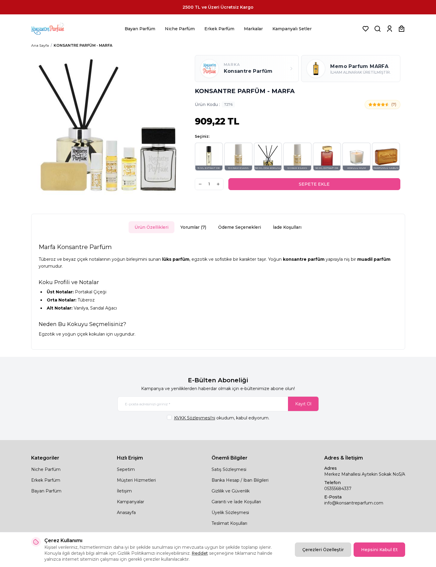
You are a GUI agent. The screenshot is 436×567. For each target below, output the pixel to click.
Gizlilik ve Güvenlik (231, 491)
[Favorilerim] (365, 28)
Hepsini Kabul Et (379, 549)
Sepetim (126, 469)
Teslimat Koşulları (229, 523)
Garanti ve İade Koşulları (236, 501)
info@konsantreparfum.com (353, 503)
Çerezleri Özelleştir (323, 549)
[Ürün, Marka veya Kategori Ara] (377, 28)
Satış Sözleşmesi (229, 469)
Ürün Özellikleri (151, 227)
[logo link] (55, 29)
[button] (209, 156)
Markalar (253, 28)
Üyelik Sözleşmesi (230, 512)
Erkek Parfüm (219, 28)
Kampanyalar (130, 501)
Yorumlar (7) (193, 227)
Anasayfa (126, 512)
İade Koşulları (287, 227)
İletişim (124, 491)
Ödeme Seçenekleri (239, 227)
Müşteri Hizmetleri (136, 480)
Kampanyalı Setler (292, 28)
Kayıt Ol (303, 404)
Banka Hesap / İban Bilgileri (240, 480)
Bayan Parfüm (140, 28)
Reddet (200, 553)
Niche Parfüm (180, 28)
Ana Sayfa (40, 45)
